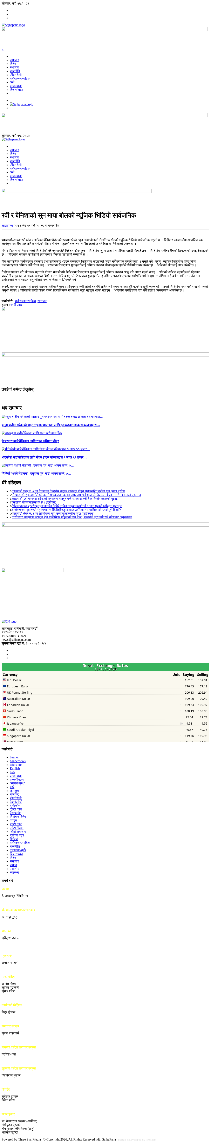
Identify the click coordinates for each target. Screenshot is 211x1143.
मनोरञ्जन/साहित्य (20, 78)
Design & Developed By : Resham (137, 1139)
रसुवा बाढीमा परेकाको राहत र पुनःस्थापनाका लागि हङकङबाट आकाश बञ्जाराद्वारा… (51, 425)
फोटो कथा (16, 824)
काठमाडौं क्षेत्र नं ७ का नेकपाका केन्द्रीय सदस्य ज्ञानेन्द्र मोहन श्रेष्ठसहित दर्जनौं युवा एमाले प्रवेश (68, 491)
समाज (13, 865)
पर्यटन (13, 820)
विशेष (13, 63)
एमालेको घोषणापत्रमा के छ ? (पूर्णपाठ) (34, 502)
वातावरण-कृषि (18, 850)
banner (14, 757)
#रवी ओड (16, 305)
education (16, 764)
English (15, 768)
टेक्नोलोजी (16, 802)
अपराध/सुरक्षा (17, 783)
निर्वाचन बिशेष (18, 816)
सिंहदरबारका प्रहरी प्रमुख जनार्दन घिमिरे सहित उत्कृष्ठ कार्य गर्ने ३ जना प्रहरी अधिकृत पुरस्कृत (67, 506)
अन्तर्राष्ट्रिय (17, 779)
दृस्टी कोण (16, 809)
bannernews (18, 761)
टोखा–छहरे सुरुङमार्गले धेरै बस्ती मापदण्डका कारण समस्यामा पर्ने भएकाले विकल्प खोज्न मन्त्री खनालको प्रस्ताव (76, 495)
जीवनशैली (16, 75)
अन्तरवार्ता (16, 86)
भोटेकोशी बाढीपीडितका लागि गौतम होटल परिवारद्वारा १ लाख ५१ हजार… (44, 457)
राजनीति (15, 71)
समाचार (14, 60)
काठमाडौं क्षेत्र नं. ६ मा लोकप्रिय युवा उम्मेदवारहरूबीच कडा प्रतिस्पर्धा (53, 513)
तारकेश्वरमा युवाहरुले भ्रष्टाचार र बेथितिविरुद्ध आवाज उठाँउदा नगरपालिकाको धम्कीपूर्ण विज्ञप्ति (66, 510)
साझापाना (7, 225)
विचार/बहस (16, 89)
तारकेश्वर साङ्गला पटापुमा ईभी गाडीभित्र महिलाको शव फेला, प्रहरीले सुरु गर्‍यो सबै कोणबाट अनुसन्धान (72, 517)
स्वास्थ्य (14, 872)
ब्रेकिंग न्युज (17, 835)
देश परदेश (15, 813)
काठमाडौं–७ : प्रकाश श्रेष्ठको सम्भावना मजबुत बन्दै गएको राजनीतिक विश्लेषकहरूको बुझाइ (64, 498)
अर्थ (12, 82)
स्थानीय (14, 67)
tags (12, 772)
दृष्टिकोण (15, 805)
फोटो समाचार (18, 831)
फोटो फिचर (16, 828)
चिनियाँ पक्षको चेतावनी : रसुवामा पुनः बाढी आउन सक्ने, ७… (36, 473)
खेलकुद (14, 790)
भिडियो (14, 839)
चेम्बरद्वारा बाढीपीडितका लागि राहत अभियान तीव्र (30, 441)
